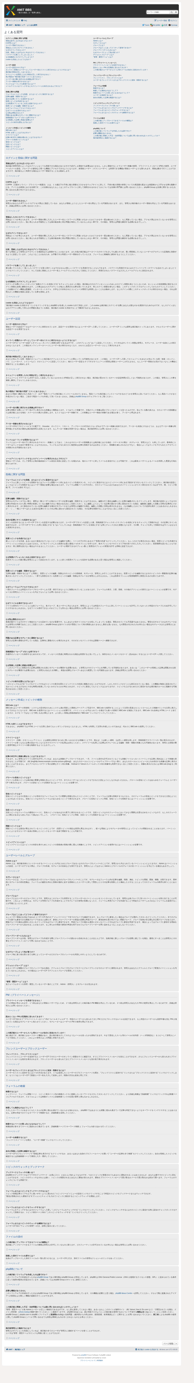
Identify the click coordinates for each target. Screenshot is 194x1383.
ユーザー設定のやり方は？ (16, 67)
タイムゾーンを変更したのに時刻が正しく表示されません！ (28, 74)
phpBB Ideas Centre (123, 1293)
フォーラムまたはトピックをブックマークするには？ (113, 108)
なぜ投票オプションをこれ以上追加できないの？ (24, 103)
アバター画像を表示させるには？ (18, 81)
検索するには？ (99, 88)
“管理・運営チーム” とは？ (103, 57)
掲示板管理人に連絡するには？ (105, 138)
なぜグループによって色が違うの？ (106, 52)
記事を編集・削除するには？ (16, 96)
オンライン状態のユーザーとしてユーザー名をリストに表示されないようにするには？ (38, 70)
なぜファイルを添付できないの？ (18, 110)
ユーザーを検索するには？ (103, 95)
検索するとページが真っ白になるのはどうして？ (111, 93)
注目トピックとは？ (13, 144)
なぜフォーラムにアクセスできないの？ (21, 108)
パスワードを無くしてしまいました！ (20, 55)
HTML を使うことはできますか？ (18, 132)
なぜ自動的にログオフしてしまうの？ (20, 57)
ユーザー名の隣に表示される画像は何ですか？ (23, 79)
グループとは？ (99, 45)
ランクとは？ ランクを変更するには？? (20, 84)
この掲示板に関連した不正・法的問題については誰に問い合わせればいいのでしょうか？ (126, 136)
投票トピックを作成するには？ (17, 101)
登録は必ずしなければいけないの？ (19, 41)
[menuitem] (24, 20)
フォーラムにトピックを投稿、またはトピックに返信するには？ (30, 94)
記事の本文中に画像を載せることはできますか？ (24, 137)
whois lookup (24, 1312)
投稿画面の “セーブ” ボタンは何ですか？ (21, 117)
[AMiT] (10, 11)
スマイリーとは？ (12, 135)
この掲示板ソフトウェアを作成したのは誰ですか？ (112, 131)
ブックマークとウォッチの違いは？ (106, 105)
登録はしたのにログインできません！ (20, 48)
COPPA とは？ (11, 43)
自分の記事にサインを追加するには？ (20, 99)
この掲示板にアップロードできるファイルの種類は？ (113, 120)
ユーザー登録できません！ (16, 45)
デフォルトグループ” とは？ (103, 55)
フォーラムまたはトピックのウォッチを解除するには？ (114, 112)
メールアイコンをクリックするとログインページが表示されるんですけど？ (34, 86)
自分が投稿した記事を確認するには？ (107, 97)
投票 (165, 25)
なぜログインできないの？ (16, 50)
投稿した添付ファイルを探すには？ (106, 123)
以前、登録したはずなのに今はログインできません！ (26, 52)
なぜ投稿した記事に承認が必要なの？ (20, 120)
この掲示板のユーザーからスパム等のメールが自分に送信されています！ (120, 70)
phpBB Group (81, 396)
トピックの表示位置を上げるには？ (19, 122)
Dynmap (174, 25)
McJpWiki (156, 25)
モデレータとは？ (100, 43)
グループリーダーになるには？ (105, 50)
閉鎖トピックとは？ (13, 146)
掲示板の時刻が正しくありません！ (19, 72)
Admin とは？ (98, 41)
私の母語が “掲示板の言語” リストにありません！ (24, 77)
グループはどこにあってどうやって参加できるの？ (112, 48)
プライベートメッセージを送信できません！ (110, 65)
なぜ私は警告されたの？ (15, 113)
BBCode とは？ (11, 130)
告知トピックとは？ (13, 142)
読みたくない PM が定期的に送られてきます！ (110, 67)
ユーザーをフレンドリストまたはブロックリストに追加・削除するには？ (120, 80)
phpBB (83, 1355)
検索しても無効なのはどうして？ (105, 90)
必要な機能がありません (102, 133)
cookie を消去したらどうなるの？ (18, 59)
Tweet (147, 25)
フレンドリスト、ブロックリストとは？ (108, 78)
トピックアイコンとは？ (15, 149)
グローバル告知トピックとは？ (17, 139)
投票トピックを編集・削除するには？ (20, 106)
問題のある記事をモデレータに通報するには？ (23, 115)
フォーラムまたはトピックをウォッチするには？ (111, 110)
